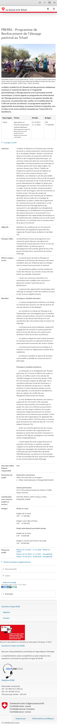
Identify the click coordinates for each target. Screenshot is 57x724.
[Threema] (10, 587)
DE (40, 3)
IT (45, 3)
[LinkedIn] (8, 587)
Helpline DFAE (8, 680)
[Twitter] (5, 587)
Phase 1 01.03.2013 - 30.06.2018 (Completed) (34, 556)
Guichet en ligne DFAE (11, 606)
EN (54, 3)
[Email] (16, 587)
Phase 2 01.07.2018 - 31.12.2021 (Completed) (34, 554)
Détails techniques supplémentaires (17, 562)
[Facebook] (2, 587)
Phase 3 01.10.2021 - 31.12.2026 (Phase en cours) (33, 550)
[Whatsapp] (13, 587)
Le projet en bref (10, 143)
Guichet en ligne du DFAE (13, 645)
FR (49, 3)
